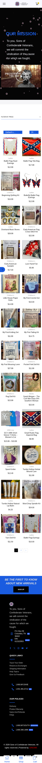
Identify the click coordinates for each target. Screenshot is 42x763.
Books (31, 394)
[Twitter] (14, 648)
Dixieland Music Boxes (10, 230)
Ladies (10, 158)
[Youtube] (22, 648)
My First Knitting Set (10, 332)
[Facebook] (10, 648)
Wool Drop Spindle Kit (31, 504)
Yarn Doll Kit (10, 538)
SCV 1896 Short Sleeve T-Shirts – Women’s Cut (10, 435)
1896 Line (10, 430)
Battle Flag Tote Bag (31, 161)
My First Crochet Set (31, 298)
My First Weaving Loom (10, 364)
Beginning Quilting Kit (10, 195)
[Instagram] (18, 648)
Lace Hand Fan (31, 264)
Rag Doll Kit (10, 396)
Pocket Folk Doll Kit (31, 364)
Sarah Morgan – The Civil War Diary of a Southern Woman (31, 398)
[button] (4, 3)
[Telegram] (26, 648)
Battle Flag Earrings (31, 538)
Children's (10, 192)
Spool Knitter (10, 469)
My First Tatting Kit (31, 332)
